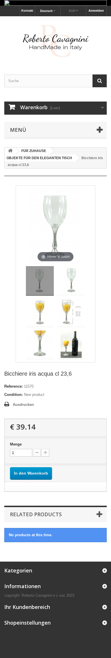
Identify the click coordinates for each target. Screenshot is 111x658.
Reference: (13, 386)
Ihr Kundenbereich (27, 607)
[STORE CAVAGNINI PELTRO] (55, 40)
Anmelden (96, 10)
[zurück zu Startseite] (10, 151)
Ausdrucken (23, 404)
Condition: (13, 394)
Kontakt (27, 10)
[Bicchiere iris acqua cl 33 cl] (40, 281)
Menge (16, 444)
